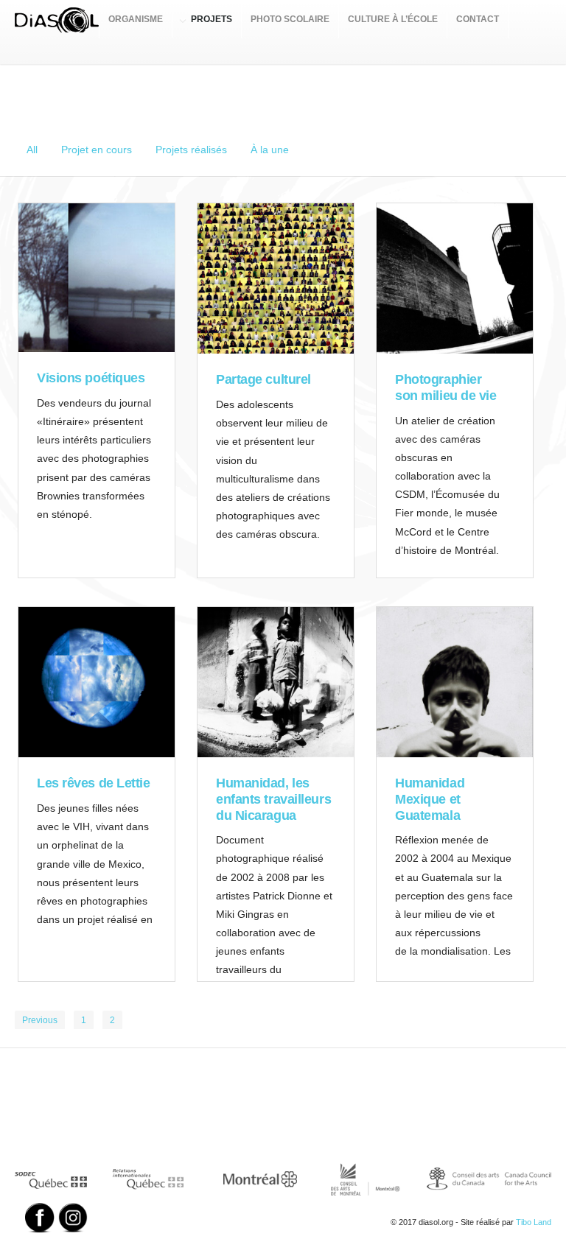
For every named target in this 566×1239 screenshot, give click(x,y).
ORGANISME (135, 19)
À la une (270, 149)
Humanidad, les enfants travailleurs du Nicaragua (273, 799)
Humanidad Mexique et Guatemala (429, 799)
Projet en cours (96, 149)
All (32, 149)
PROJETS (211, 19)
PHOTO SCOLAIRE (290, 19)
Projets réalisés (191, 149)
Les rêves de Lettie (93, 783)
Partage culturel (263, 379)
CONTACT (477, 19)
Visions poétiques (90, 378)
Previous (39, 1020)
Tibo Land (533, 1222)
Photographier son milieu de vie (445, 387)
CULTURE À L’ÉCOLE (393, 19)
